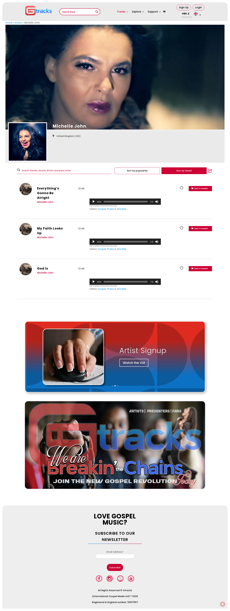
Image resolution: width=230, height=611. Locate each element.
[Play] (93, 201)
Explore (136, 11)
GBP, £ (185, 13)
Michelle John (45, 202)
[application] (125, 202)
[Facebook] (99, 579)
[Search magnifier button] (97, 12)
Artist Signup (142, 351)
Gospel (102, 209)
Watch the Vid (134, 363)
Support (153, 11)
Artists (18, 22)
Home (8, 22)
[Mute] (156, 201)
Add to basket (201, 188)
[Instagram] (109, 579)
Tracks (121, 11)
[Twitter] (120, 579)
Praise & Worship (116, 209)
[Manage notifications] (222, 604)
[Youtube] (131, 579)
